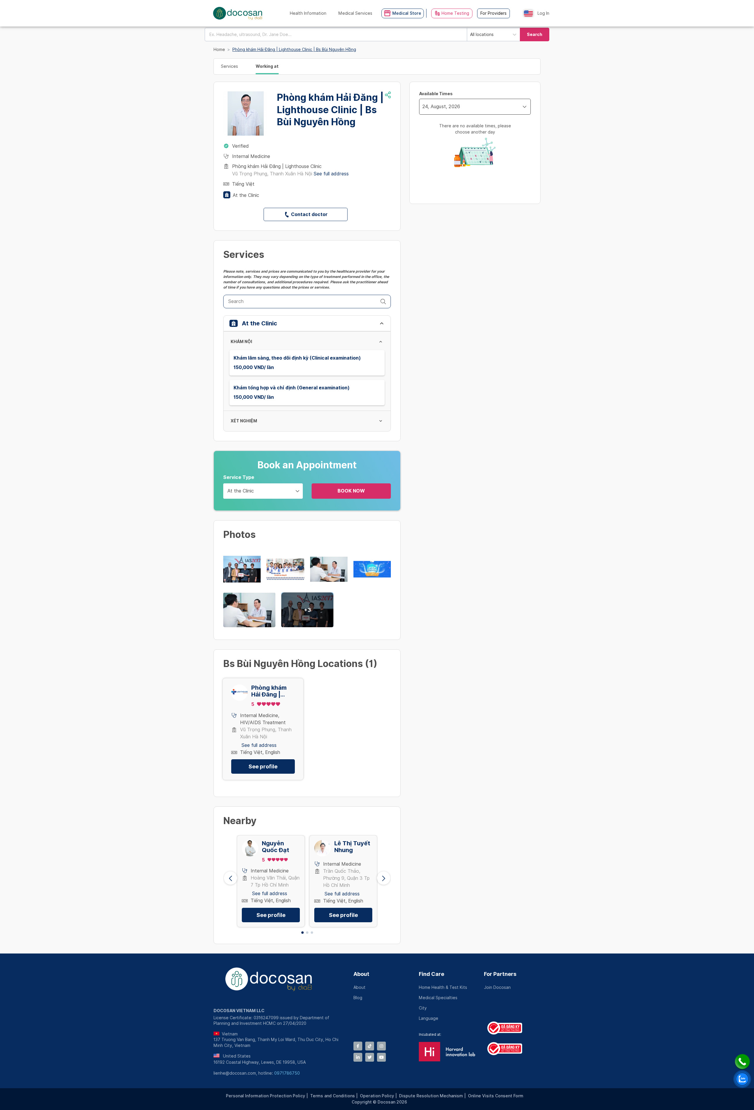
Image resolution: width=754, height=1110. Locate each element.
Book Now (351, 491)
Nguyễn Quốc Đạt (275, 847)
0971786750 (287, 1073)
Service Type (238, 477)
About (361, 974)
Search (534, 34)
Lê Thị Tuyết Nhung (352, 847)
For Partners (500, 974)
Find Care (431, 974)
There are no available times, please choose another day (475, 128)
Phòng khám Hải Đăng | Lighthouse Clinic (269, 691)
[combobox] (336, 34)
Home (219, 49)
